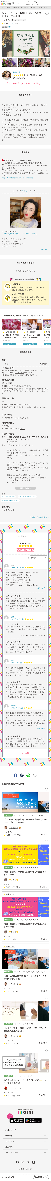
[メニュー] (48, 3)
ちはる (13, 617)
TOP (3, 8)
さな (12, 660)
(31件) (11, 23)
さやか (13, 705)
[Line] (33, 1163)
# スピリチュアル (8, 496)
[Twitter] (28, 1163)
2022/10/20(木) (17, 567)
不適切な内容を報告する (39, 517)
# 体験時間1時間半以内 (10, 500)
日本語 (21, 1169)
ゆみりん (16, 72)
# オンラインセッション (27, 496)
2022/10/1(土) (17, 663)
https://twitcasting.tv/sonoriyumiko (17, 178)
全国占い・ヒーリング (20, 8)
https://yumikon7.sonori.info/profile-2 (20, 234)
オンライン (34, 8)
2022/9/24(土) (17, 708)
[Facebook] (17, 1163)
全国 (8, 8)
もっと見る (41, 315)
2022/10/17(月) (17, 619)
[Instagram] (23, 1163)
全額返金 (19, 290)
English (29, 1169)
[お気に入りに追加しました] (47, 13)
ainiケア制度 (19, 373)
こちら (22, 429)
